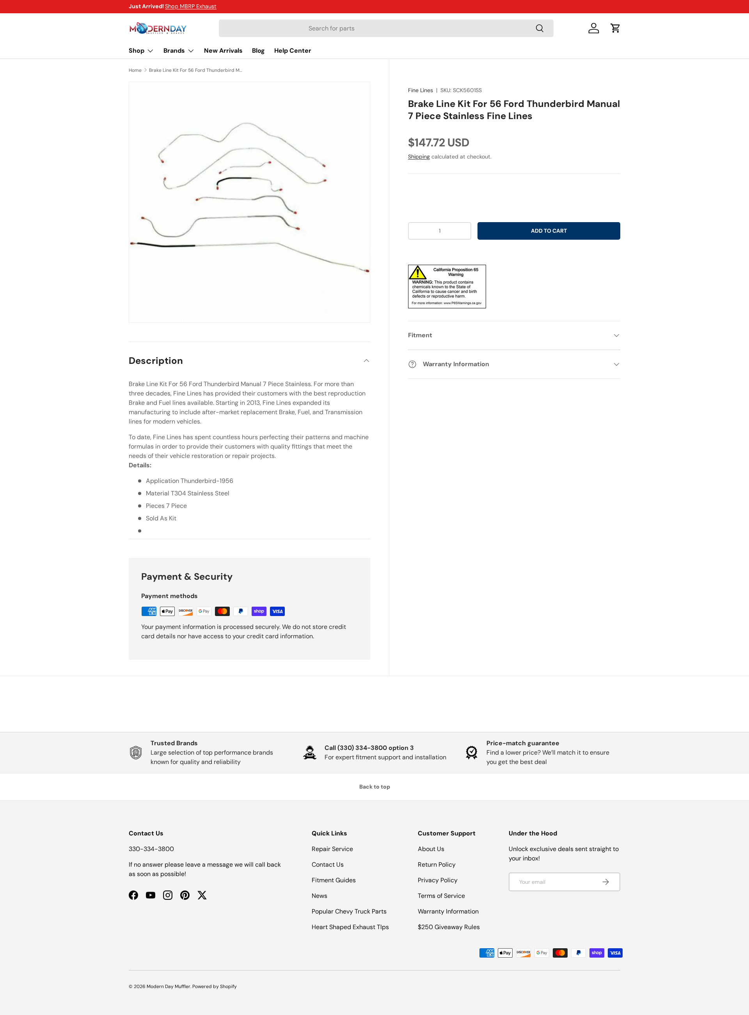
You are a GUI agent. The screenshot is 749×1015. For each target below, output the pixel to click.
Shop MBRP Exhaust (191, 6)
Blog (258, 50)
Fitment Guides (334, 880)
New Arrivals (223, 50)
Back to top (374, 786)
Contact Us (328, 864)
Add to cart (549, 230)
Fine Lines (420, 90)
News (319, 896)
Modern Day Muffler (168, 986)
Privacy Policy (438, 880)
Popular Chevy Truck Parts (349, 911)
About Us (431, 849)
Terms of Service (441, 896)
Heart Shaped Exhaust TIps (350, 927)
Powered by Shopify (214, 986)
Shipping (419, 156)
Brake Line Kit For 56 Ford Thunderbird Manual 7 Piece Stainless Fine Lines (196, 70)
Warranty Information (448, 911)
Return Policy (437, 864)
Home (135, 70)
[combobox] (386, 28)
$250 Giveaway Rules (449, 927)
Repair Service (332, 849)
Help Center (292, 50)
